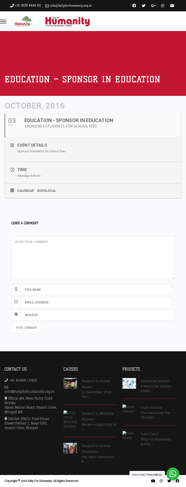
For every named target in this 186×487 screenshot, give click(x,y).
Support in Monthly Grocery (97, 416)
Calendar (25, 191)
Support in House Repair (96, 384)
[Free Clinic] (129, 435)
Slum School (151, 407)
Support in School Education (96, 448)
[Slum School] (129, 409)
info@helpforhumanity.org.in (71, 5)
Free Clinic (150, 434)
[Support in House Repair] (70, 383)
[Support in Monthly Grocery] (70, 419)
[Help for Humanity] (52, 21)
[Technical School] (129, 383)
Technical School (155, 381)
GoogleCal (46, 191)
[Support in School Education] (70, 448)
